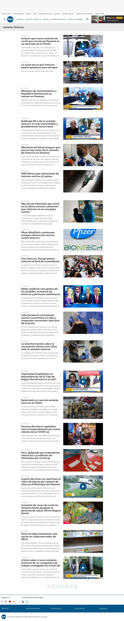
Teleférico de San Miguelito (84, 13)
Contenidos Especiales (57, 19)
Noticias (19, 19)
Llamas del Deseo (112, 20)
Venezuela (57, 13)
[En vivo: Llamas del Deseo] (98, 19)
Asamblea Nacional (68, 13)
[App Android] (27, 601)
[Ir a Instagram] (6, 601)
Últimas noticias (6, 13)
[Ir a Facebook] (2, 601)
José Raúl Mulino (18, 13)
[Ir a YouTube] (10, 601)
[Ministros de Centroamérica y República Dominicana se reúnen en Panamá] (83, 98)
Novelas (71, 19)
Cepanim (28, 13)
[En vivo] (108, 17)
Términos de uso (56, 608)
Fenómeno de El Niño (45, 13)
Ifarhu (35, 13)
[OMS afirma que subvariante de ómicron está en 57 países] (83, 181)
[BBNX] (3, 616)
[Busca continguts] (87, 19)
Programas (78, 19)
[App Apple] (23, 601)
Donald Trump (99, 13)
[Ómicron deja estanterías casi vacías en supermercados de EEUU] (83, 541)
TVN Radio (46, 19)
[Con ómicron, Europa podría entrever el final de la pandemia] (83, 266)
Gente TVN (5, 608)
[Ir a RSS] (14, 601)
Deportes (36, 19)
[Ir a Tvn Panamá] (10, 19)
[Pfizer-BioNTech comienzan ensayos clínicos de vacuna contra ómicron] (83, 240)
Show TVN (29, 19)
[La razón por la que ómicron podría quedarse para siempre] (83, 72)
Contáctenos (103, 608)
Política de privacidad (33, 608)
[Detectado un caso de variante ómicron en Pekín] (83, 408)
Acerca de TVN (79, 608)
